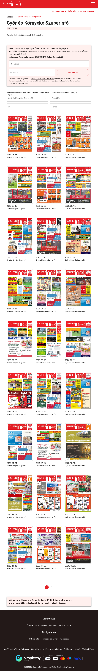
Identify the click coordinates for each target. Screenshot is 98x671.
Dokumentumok (65, 625)
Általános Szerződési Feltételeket (42, 79)
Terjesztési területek (50, 639)
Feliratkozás (73, 72)
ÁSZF (6, 649)
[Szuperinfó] (12, 3)
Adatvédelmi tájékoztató (19, 649)
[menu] (93, 4)
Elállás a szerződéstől (72, 649)
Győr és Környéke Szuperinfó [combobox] (20, 98)
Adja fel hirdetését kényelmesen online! (73, 11)
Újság (10, 95)
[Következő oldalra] (56, 587)
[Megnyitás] (87, 64)
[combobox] (49, 64)
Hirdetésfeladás (41, 625)
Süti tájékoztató (37, 649)
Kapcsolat (53, 625)
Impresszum (64, 639)
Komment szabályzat (54, 649)
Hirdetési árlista (34, 639)
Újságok (10, 17)
